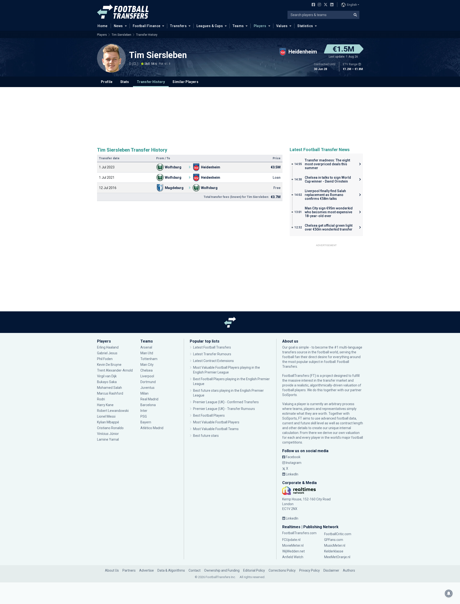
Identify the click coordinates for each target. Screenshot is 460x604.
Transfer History (146, 34)
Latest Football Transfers (212, 347)
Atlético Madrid (151, 428)
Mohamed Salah (109, 388)
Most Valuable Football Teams (216, 429)
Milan (144, 393)
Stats (124, 82)
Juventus (147, 388)
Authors (349, 570)
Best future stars (206, 436)
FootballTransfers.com (299, 533)
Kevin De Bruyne (109, 365)
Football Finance (147, 26)
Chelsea (146, 370)
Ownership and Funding (222, 570)
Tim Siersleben (121, 34)
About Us (112, 570)
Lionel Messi (106, 416)
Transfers (178, 26)
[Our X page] (325, 5)
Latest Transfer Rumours (212, 354)
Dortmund (148, 382)
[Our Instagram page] (318, 5)
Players (260, 26)
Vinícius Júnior (108, 434)
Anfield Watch (292, 557)
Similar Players (185, 82)
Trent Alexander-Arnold (115, 370)
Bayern (145, 422)
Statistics (305, 26)
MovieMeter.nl (293, 545)
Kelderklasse (333, 551)
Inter (143, 411)
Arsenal (146, 347)
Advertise (146, 570)
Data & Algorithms (171, 570)
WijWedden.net (293, 551)
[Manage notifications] (449, 593)
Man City (147, 365)
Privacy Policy (309, 570)
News (118, 26)
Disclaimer (331, 570)
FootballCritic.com (337, 534)
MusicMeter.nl (334, 545)
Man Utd (146, 353)
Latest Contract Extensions (213, 361)
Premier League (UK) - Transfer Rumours (224, 409)
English (352, 4)
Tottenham (148, 359)
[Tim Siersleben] (111, 58)
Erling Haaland (108, 347)
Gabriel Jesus (107, 353)
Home (103, 26)
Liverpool (147, 376)
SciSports (289, 395)
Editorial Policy (254, 570)
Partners (129, 570)
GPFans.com (333, 540)
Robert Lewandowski (113, 411)
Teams (238, 26)
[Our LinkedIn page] (331, 5)
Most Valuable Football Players (216, 422)
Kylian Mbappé (108, 422)
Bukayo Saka (107, 382)
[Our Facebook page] (312, 5)
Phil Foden (105, 359)
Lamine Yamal (108, 439)
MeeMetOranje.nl (337, 557)
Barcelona (148, 405)
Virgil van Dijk (107, 376)
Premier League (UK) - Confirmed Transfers (226, 402)
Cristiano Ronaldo (110, 428)
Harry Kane (105, 405)
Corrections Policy (282, 570)
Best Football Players (209, 415)
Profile (107, 82)
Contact (195, 570)
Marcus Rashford (110, 393)
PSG (143, 416)
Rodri (101, 399)
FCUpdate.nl (291, 540)
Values (282, 26)
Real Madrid (149, 399)
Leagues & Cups (209, 26)
